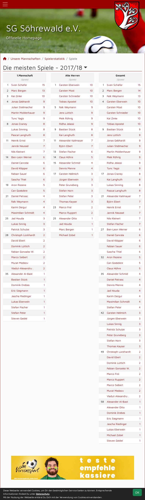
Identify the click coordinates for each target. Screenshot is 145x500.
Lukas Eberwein (20, 301)
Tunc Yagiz (17, 118)
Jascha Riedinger (21, 296)
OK (137, 492)
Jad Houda (17, 218)
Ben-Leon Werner (21, 157)
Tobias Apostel (67, 101)
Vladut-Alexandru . (22, 268)
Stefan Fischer (19, 307)
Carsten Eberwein (69, 84)
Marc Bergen (18, 90)
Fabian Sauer (19, 173)
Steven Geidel (19, 318)
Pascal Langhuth (21, 135)
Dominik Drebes (20, 284)
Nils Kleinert (18, 151)
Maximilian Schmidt (22, 212)
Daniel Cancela (20, 162)
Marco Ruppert (68, 212)
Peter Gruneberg (68, 184)
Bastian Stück (19, 279)
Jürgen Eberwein (69, 179)
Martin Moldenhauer (23, 112)
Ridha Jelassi (66, 123)
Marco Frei (65, 207)
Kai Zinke (16, 96)
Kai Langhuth (67, 135)
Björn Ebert (65, 146)
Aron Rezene (18, 184)
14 (139, 90)
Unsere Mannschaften (25, 58)
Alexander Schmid (69, 162)
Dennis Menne (67, 168)
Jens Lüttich (66, 112)
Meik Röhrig (66, 118)
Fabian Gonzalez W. (22, 251)
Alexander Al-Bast (21, 273)
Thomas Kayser (68, 201)
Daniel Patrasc (19, 196)
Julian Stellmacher (22, 107)
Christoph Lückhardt (23, 235)
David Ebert (18, 240)
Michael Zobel (67, 235)
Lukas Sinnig (18, 223)
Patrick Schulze (20, 229)
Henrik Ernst (18, 140)
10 (43, 96)
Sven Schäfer (19, 84)
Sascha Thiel (18, 179)
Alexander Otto (68, 218)
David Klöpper (19, 168)
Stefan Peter (18, 312)
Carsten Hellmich (69, 173)
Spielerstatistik (55, 58)
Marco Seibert (19, 257)
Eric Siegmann (19, 290)
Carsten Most (66, 90)
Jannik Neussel (20, 146)
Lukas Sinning (19, 129)
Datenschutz (42, 493)
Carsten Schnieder (69, 96)
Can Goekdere (19, 190)
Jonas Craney (19, 123)
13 (43, 90)
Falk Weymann (19, 201)
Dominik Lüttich (20, 246)
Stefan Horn (66, 190)
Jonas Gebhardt (20, 101)
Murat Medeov (19, 262)
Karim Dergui (18, 207)
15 (43, 84)
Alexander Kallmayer (71, 140)
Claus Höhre (66, 157)
